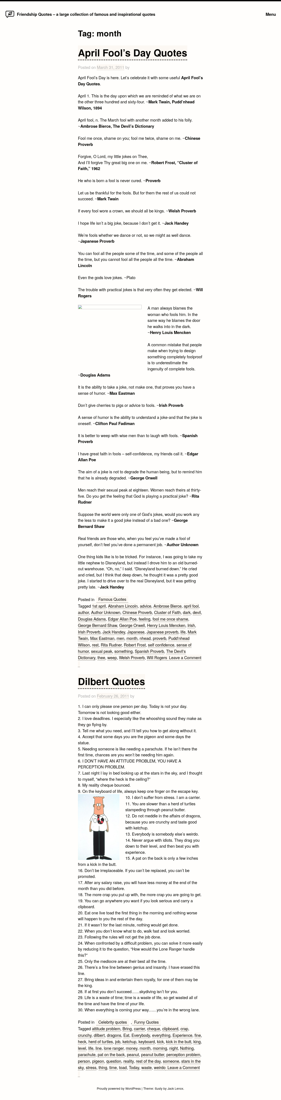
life (183, 632)
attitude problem (106, 1028)
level (82, 1048)
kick (160, 1041)
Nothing (187, 1048)
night (173, 1048)
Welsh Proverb (132, 657)
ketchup (129, 1041)
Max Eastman (102, 638)
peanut (133, 1054)
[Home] (10, 17)
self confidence (161, 645)
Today (134, 1067)
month (131, 638)
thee (101, 657)
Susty (158, 1088)
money (131, 1048)
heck (82, 1041)
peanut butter (152, 1054)
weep (112, 657)
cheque (153, 1028)
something (123, 651)
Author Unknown (105, 612)
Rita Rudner (111, 645)
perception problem (183, 1054)
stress (91, 1067)
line (98, 1048)
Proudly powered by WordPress (119, 1088)
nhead (145, 638)
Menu (271, 14)
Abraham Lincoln (123, 606)
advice (145, 606)
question (113, 1061)
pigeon (98, 1061)
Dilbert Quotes (111, 681)
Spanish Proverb (149, 651)
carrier (139, 1028)
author (83, 612)
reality (128, 1061)
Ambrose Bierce (167, 606)
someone (171, 1061)
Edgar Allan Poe (122, 619)
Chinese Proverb (137, 612)
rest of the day (148, 1061)
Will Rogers (157, 657)
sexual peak (101, 651)
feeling (144, 619)
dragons (114, 1035)
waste (146, 1067)
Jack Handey (114, 632)
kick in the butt (178, 1041)
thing (103, 1067)
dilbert (99, 1035)
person (84, 1061)
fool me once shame (170, 619)
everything (161, 1035)
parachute (86, 1054)
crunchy (85, 1035)
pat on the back (111, 1054)
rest (95, 645)
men (120, 638)
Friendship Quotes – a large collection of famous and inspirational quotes (86, 14)
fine (198, 1035)
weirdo (160, 1067)
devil (197, 612)
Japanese (135, 632)
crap (184, 1028)
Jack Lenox (175, 1088)
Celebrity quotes (112, 1022)
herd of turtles (100, 1041)
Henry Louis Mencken (166, 625)
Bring (127, 1028)
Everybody (140, 1035)
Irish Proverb (89, 632)
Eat (126, 1035)
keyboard (147, 1041)
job (117, 1041)
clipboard (170, 1028)
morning (160, 1048)
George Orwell (132, 625)
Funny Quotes (146, 1022)
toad (123, 1067)
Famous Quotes (112, 599)
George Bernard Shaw (97, 625)
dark (187, 612)
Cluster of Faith (167, 612)
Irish (191, 625)
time (113, 1067)
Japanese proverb (162, 632)
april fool (191, 606)
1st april (99, 606)
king (197, 1041)
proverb (159, 638)
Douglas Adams (92, 619)
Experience (182, 1035)
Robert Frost (135, 645)
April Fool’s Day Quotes (132, 52)
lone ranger (114, 1048)
